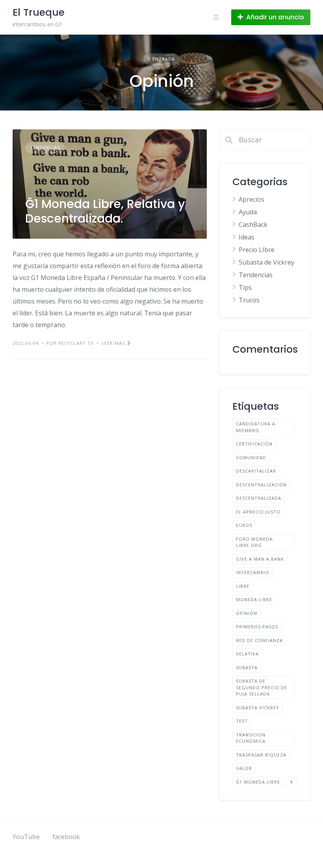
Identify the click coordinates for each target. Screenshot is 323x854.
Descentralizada (258, 498)
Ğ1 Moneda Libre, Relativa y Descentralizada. (105, 211)
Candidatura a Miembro (255, 427)
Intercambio (252, 572)
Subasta (247, 667)
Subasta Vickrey (257, 707)
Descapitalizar (256, 471)
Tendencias (45, 147)
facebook (66, 836)
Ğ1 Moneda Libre (258, 782)
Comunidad (251, 457)
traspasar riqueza (261, 755)
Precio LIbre (257, 249)
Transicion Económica (250, 738)
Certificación (254, 444)
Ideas (246, 237)
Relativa (247, 654)
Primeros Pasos (257, 626)
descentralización (261, 485)
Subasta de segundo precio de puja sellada (261, 687)
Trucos (249, 300)
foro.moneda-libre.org (255, 542)
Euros (244, 525)
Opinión (246, 613)
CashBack (253, 224)
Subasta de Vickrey (266, 262)
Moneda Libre (254, 599)
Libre (242, 586)
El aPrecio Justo (258, 512)
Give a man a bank (260, 559)
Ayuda (248, 212)
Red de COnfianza (259, 640)
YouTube (26, 836)
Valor (244, 768)
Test (242, 721)
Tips (245, 287)
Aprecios (251, 199)
